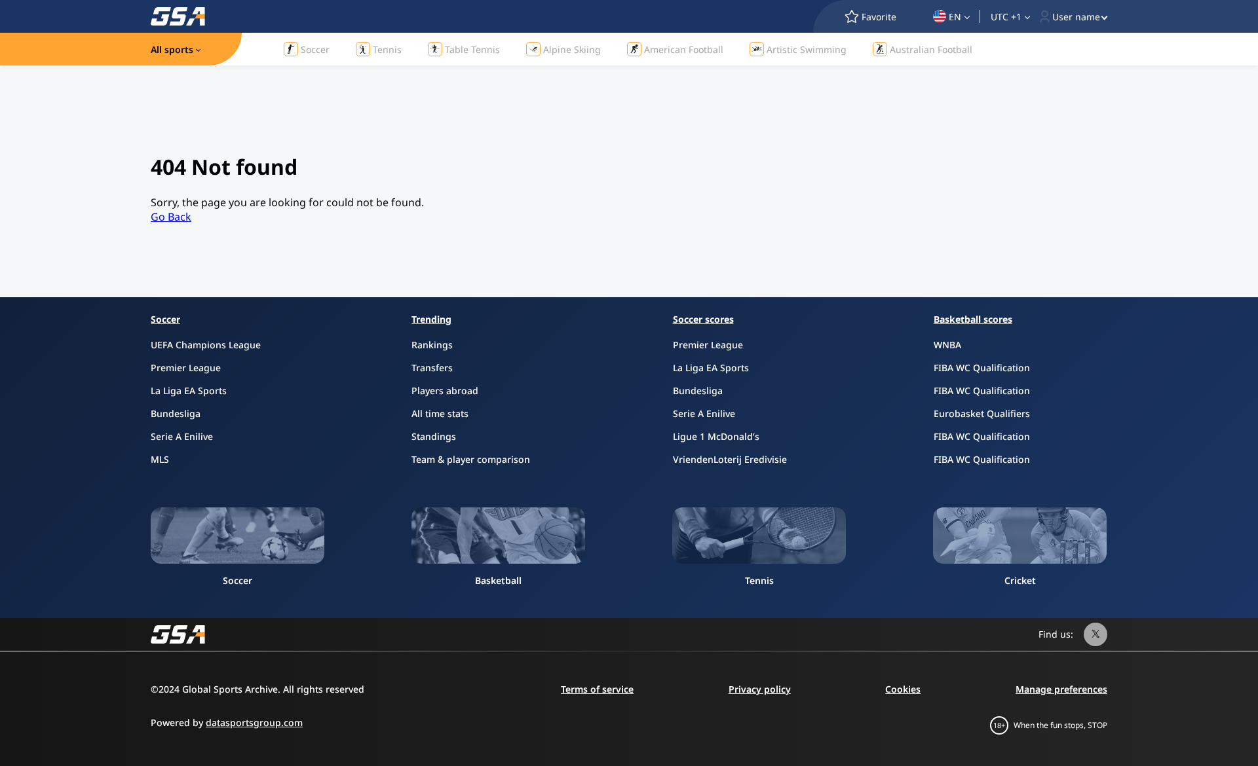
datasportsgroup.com (254, 722)
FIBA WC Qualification (982, 367)
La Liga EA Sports (189, 390)
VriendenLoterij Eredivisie (730, 459)
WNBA (947, 344)
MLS (160, 459)
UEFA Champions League (206, 344)
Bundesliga (175, 413)
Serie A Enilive (182, 436)
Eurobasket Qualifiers (982, 413)
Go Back (171, 217)
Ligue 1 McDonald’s (716, 436)
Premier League (186, 367)
